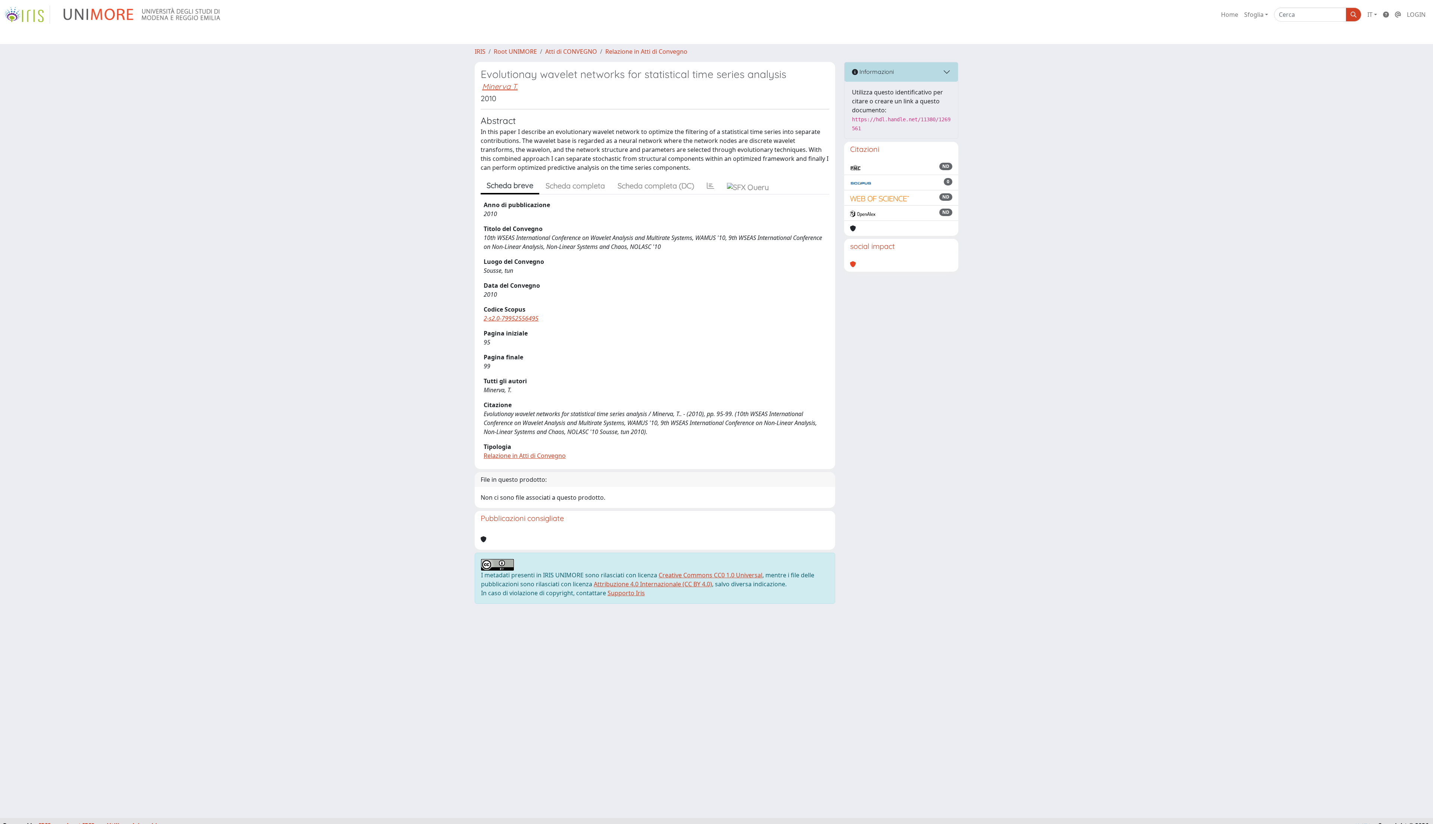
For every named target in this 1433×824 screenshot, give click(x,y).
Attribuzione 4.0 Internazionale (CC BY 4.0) (653, 584)
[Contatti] (1398, 14)
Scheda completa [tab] (575, 185)
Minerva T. (500, 86)
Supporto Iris (626, 593)
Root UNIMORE (515, 51)
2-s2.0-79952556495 (511, 318)
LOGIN (1416, 14)
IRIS (480, 51)
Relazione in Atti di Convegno (646, 51)
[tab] (710, 186)
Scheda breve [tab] (510, 185)
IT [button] (1370, 14)
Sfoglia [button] (1254, 14)
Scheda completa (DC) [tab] (656, 185)
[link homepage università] (142, 15)
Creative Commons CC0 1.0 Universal (710, 575)
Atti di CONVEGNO (571, 51)
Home (1229, 14)
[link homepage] (27, 15)
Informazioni (876, 71)
